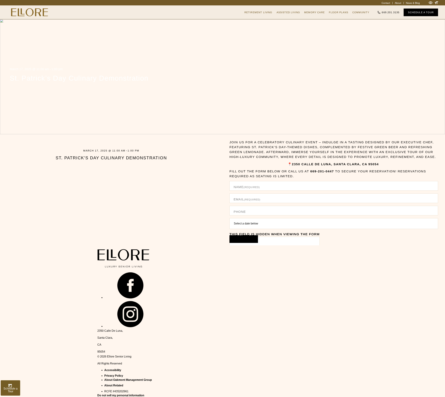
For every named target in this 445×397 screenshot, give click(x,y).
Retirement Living (258, 12)
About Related (113, 385)
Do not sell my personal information (120, 395)
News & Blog (413, 3)
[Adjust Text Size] (436, 2)
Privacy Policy (113, 375)
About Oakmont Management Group (128, 379)
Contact (386, 3)
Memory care (314, 12)
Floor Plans (338, 12)
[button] (130, 297)
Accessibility (112, 370)
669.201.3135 (390, 12)
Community (360, 12)
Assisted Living (288, 12)
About (398, 3)
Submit (243, 239)
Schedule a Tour (421, 12)
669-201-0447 (322, 171)
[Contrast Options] (431, 2)
